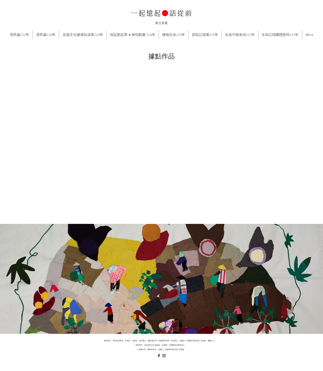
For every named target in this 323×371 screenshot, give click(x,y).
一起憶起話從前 (161, 14)
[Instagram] (164, 355)
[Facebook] (159, 355)
